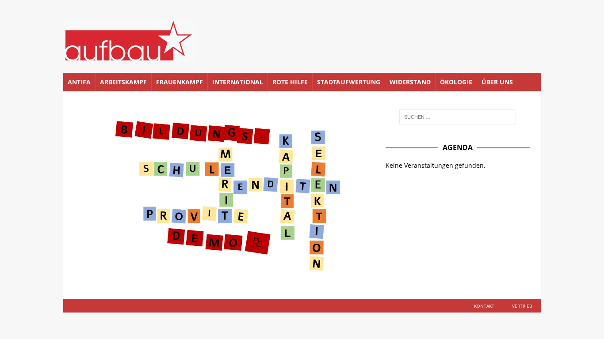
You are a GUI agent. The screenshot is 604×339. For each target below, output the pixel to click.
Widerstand (410, 82)
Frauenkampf (179, 82)
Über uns (497, 82)
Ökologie (456, 82)
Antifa (79, 82)
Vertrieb (522, 306)
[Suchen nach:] (458, 116)
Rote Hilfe (290, 82)
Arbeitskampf (123, 82)
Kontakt (484, 306)
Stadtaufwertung (348, 82)
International (237, 82)
